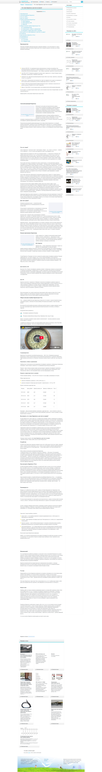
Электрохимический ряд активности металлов (77, 189)
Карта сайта (46, 759)
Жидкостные (25, 41)
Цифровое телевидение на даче (76, 86)
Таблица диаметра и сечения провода (76, 69)
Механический (24, 38)
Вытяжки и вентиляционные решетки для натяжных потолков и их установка (26, 655)
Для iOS (24, 24)
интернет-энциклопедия (25, 2)
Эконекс (53, 654)
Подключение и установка (72, 15)
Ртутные (24, 39)
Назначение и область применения (30, 29)
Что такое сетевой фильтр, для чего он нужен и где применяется (27, 244)
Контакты (45, 760)
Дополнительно (28, 4)
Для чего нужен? (24, 18)
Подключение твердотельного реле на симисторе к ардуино (77, 60)
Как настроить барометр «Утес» (27, 35)
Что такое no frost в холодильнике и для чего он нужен (55, 212)
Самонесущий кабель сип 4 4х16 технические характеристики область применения (25, 711)
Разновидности (24, 36)
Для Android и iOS (26, 22)
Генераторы (70, 9)
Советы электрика (71, 21)
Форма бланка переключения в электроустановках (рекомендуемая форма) (73, 78)
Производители (24, 13)
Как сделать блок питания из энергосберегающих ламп (76, 96)
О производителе (26, 27)
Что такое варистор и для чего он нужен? (27, 115)
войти (29, 752)
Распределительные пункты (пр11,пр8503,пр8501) (26, 737)
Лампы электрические (72, 13)
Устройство (23, 33)
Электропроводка (71, 26)
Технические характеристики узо (55, 682)
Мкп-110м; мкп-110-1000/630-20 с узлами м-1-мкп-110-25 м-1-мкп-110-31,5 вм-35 (76, 181)
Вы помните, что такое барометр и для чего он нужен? (32, 32)
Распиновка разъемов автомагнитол (76, 152)
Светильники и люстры (72, 19)
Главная (22, 4)
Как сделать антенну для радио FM (77, 35)
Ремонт (42, 1)
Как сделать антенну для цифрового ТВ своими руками (77, 52)
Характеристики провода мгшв (56, 710)
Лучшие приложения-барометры (27, 19)
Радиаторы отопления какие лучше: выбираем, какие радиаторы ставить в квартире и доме (26, 683)
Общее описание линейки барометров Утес (30, 26)
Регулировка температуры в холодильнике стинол (76, 43)
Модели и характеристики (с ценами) (31, 30)
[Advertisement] (41, 59)
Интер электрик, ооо (40, 654)
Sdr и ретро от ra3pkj (40, 682)
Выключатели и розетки (72, 7)
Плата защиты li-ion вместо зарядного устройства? (76, 143)
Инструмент (54, 1)
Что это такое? (23, 16)
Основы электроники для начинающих (77, 161)
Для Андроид (25, 21)
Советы (47, 1)
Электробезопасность (71, 24)
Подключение (35, 1)
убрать (43, 11)
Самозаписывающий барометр (27, 15)
